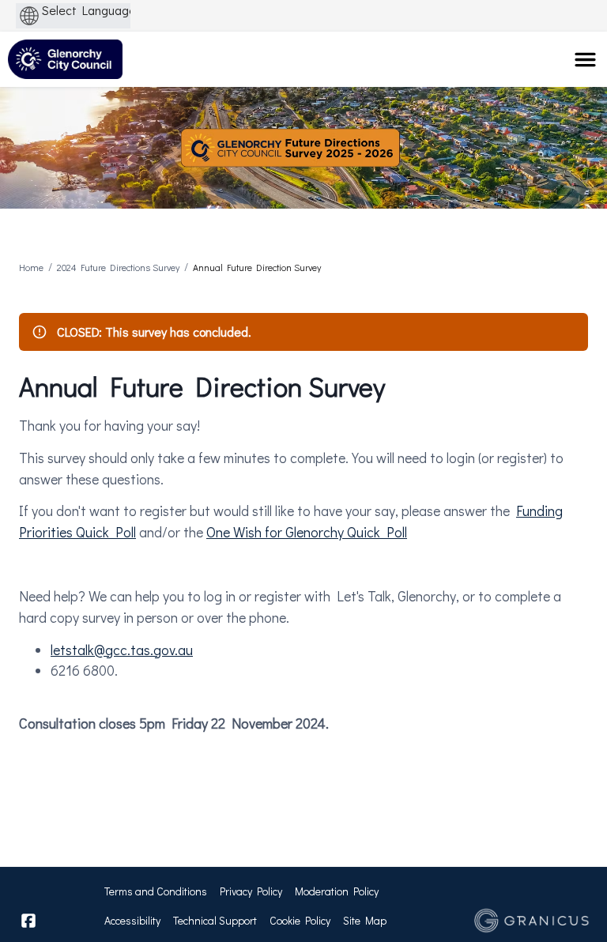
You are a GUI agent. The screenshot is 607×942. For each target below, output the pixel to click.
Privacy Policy (251, 891)
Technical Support (215, 920)
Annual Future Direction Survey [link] (257, 267)
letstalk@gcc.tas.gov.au (122, 649)
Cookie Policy (300, 920)
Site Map (364, 920)
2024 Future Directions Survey (118, 267)
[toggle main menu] (585, 59)
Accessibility (132, 920)
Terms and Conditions (155, 891)
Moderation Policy (337, 891)
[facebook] (28, 920)
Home (31, 267)
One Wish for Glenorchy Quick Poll (306, 531)
